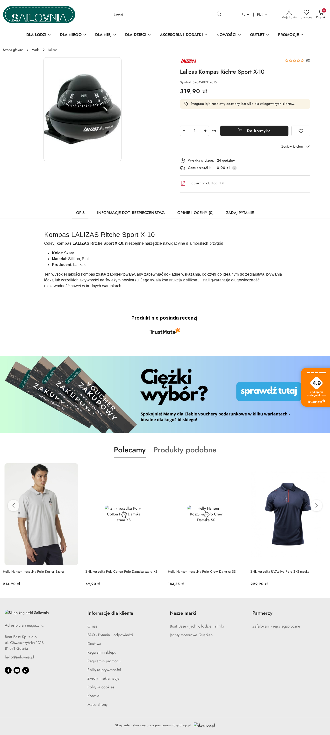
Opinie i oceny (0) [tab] (195, 212)
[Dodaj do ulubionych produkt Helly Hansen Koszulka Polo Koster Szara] (74, 468)
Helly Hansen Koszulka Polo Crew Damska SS (202, 571)
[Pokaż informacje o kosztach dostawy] (234, 168)
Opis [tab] (80, 212)
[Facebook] (8, 670)
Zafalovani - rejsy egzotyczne (276, 626)
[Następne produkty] (316, 505)
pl (243, 14)
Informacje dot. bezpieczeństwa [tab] (131, 212)
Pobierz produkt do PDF (207, 183)
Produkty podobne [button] (184, 449)
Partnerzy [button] (262, 613)
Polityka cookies (100, 687)
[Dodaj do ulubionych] (300, 131)
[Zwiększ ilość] (205, 131)
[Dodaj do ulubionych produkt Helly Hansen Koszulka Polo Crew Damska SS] (239, 468)
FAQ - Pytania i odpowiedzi (110, 635)
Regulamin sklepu (101, 652)
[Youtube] (17, 670)
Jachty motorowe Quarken (191, 635)
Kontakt (93, 696)
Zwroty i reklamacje (103, 678)
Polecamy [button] (130, 449)
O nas (92, 626)
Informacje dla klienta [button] (110, 613)
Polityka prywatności (104, 669)
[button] (82, 109)
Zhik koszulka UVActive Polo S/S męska (280, 571)
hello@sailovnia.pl (19, 657)
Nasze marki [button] (183, 613)
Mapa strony (97, 704)
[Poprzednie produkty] (13, 505)
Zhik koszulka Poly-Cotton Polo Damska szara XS (122, 571)
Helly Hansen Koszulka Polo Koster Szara (33, 571)
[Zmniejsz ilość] (183, 131)
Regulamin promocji (104, 661)
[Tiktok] (25, 670)
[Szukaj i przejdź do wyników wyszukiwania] (218, 14)
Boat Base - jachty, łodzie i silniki (197, 626)
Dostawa (94, 643)
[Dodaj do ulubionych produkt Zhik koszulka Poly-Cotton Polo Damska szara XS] (156, 468)
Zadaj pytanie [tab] (240, 212)
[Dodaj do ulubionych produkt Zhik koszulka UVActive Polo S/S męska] (321, 468)
